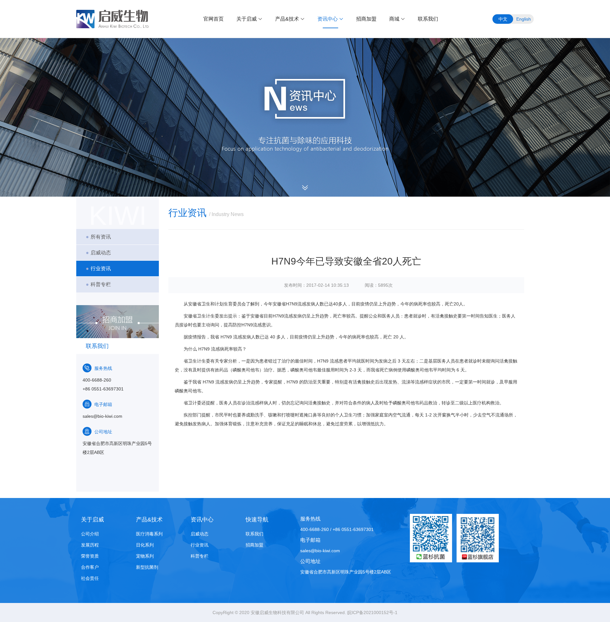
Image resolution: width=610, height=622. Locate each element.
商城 (394, 19)
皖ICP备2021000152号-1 (372, 612)
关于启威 (246, 19)
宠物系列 (145, 556)
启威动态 (98, 252)
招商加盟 (366, 19)
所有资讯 (98, 236)
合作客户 (90, 567)
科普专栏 (98, 284)
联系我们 (428, 19)
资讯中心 (327, 19)
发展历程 (90, 544)
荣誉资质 (90, 556)
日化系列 (145, 544)
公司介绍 (90, 533)
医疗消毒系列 (149, 533)
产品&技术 (287, 19)
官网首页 (213, 19)
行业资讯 (98, 268)
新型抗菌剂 (147, 567)
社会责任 (90, 578)
